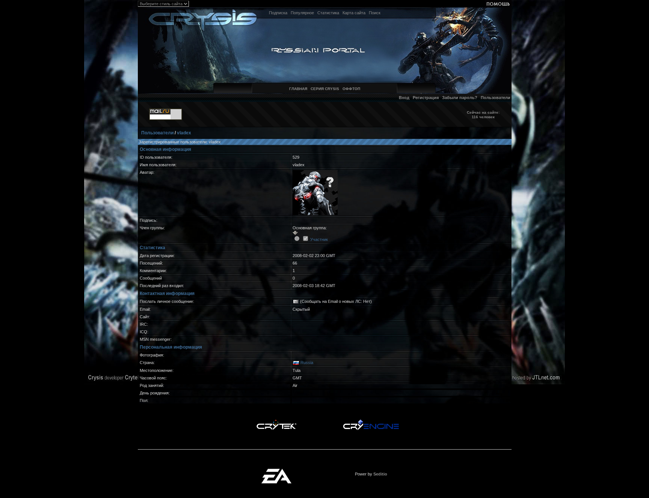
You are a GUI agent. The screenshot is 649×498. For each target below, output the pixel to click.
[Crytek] (276, 421)
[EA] (276, 471)
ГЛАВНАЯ (298, 89)
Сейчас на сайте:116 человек (483, 114)
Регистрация (426, 97)
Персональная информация (171, 347)
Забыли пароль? (459, 97)
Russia (306, 362)
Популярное (302, 13)
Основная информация (165, 149)
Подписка (278, 13)
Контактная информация (167, 293)
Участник (319, 239)
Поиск (374, 13)
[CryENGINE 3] (370, 421)
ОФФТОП (351, 89)
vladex (184, 132)
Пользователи (495, 97)
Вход (404, 97)
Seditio (380, 474)
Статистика (328, 13)
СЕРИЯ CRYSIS (325, 89)
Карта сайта (354, 13)
